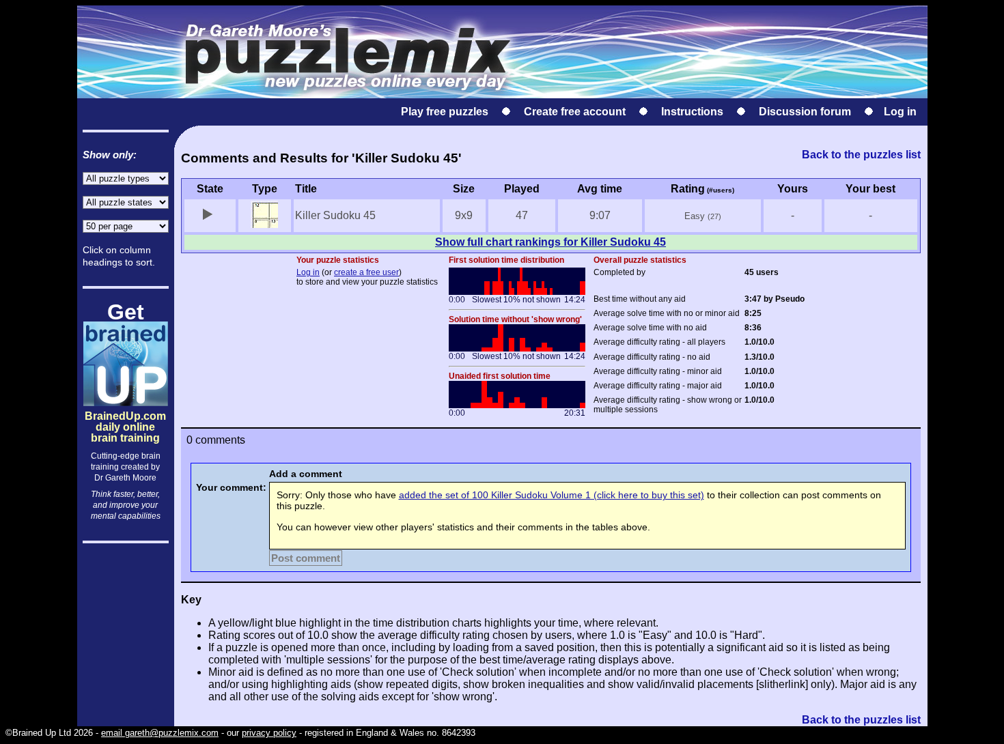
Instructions (692, 111)
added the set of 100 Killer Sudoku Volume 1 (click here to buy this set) (551, 494)
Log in (900, 111)
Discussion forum (805, 111)
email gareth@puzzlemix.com (160, 733)
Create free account (575, 111)
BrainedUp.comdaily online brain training (125, 415)
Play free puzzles (444, 111)
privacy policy (269, 733)
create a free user (366, 272)
